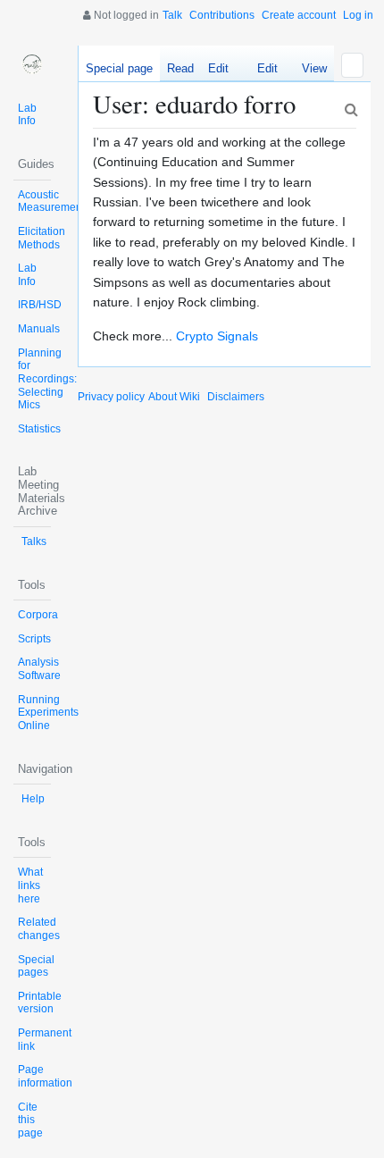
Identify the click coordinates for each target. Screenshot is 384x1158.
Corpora (38, 614)
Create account (299, 15)
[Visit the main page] (32, 64)
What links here (30, 885)
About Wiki (174, 396)
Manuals (39, 329)
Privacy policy (111, 396)
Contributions (222, 15)
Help (33, 799)
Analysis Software (39, 669)
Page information (45, 1076)
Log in (358, 15)
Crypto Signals (217, 336)
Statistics (39, 429)
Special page (119, 68)
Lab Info (27, 115)
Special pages (36, 966)
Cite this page (30, 1120)
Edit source (260, 71)
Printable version (40, 1003)
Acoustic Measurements (54, 201)
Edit (218, 68)
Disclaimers (235, 396)
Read (180, 68)
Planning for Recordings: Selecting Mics (47, 379)
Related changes (39, 929)
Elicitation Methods (41, 238)
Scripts (34, 639)
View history (309, 71)
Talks (33, 541)
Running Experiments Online (48, 712)
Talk (172, 15)
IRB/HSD (40, 304)
